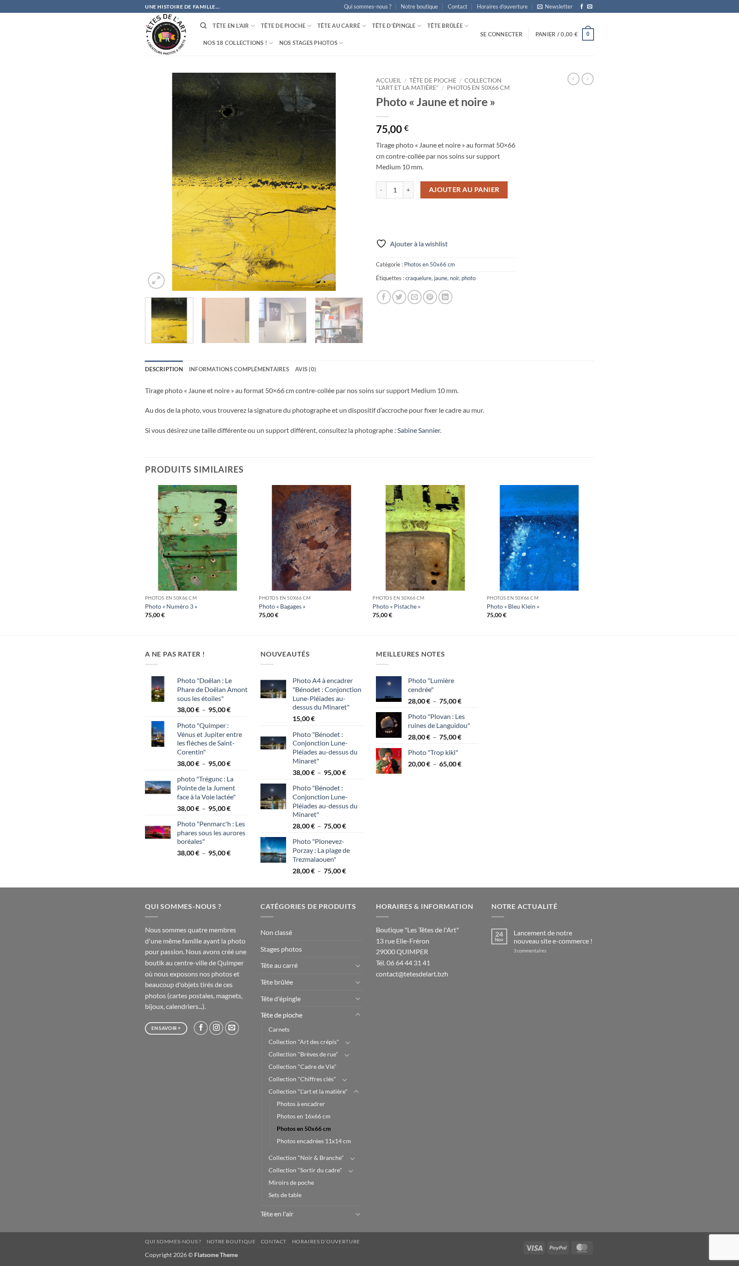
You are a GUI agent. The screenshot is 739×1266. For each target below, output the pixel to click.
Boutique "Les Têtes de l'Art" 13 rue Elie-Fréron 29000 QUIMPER (417, 940)
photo (468, 278)
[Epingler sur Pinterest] (430, 297)
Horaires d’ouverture (502, 6)
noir (454, 278)
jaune (440, 278)
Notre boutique (419, 6)
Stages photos (281, 949)
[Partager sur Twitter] (399, 297)
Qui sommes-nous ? (367, 6)
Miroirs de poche (291, 1182)
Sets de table (285, 1194)
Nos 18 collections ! (235, 42)
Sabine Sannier (418, 430)
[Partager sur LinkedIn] (445, 297)
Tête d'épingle (280, 998)
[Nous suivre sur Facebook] (581, 7)
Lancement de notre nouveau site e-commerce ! (553, 937)
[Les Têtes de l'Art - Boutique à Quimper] (166, 34)
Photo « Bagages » (282, 606)
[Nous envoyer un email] (589, 7)
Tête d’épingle (394, 25)
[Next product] (573, 79)
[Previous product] (588, 79)
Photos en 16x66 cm (304, 1116)
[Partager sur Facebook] (384, 297)
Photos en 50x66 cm (478, 87)
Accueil (388, 80)
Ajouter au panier (464, 189)
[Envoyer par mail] (415, 297)
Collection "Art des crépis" (304, 1041)
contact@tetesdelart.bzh (412, 974)
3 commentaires (541, 950)
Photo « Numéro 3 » (171, 606)
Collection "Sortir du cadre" (305, 1170)
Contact (457, 6)
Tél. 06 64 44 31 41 (403, 962)
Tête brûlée (445, 25)
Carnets (279, 1029)
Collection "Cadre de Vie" (303, 1066)
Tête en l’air (231, 25)
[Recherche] (203, 26)
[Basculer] (358, 965)
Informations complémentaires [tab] (239, 369)
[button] (555, 6)
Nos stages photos (308, 42)
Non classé (276, 932)
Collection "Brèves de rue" (303, 1054)
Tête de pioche (283, 25)
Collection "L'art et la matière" (308, 1091)
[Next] (348, 182)
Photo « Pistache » (396, 606)
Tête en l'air (276, 1214)
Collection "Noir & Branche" (306, 1157)
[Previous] (160, 182)
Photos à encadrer (301, 1103)
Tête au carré (338, 25)
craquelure (418, 278)
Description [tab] (164, 369)
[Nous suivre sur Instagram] (216, 1028)
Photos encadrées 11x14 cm (314, 1141)
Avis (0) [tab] (305, 369)
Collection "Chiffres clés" (302, 1079)
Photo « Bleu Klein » (513, 606)
